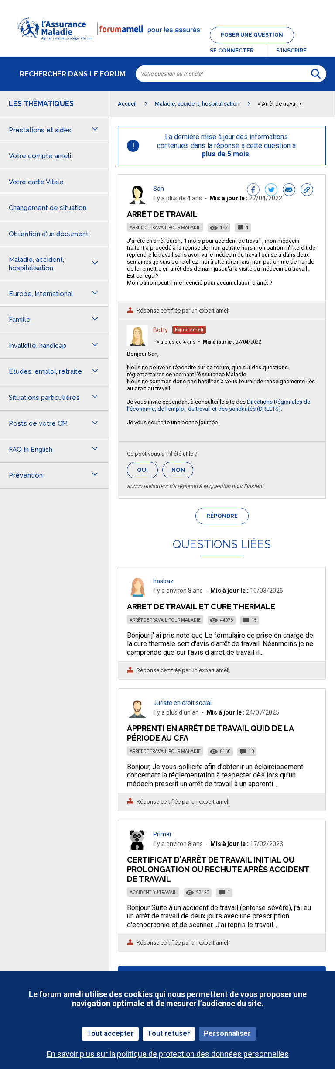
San (158, 188)
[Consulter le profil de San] (137, 202)
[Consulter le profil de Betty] (137, 343)
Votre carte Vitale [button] (36, 182)
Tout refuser (168, 1033)
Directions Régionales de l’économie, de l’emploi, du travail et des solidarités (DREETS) (218, 405)
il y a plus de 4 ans (174, 342)
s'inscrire (291, 51)
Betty (160, 330)
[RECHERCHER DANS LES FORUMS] (315, 73)
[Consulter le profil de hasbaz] (137, 594)
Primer (162, 834)
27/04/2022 (232, 342)
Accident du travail (153, 892)
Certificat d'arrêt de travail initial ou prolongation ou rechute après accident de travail (218, 869)
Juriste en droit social (182, 702)
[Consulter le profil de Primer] (137, 847)
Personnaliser (227, 1033)
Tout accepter (110, 1033)
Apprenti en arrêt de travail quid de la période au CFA (210, 733)
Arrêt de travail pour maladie (165, 227)
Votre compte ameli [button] (40, 156)
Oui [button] (147, 470)
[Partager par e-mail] (289, 190)
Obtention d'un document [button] (49, 234)
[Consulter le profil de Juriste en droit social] (137, 716)
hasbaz (163, 580)
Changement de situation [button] (47, 208)
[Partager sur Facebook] (253, 190)
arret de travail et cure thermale (201, 606)
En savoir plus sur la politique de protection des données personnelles (168, 1054)
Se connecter (231, 51)
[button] (167, 45)
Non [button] (182, 472)
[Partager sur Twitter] (271, 190)
